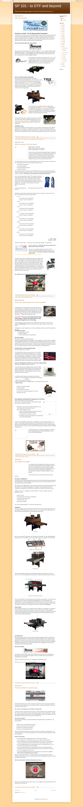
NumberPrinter (43, 107)
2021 (62, 33)
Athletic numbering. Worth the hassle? (26, 144)
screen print (50, 138)
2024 (62, 28)
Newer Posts (17, 790)
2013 (62, 46)
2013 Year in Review (21, 18)
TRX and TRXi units (30, 82)
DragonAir (52, 57)
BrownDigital (43, 51)
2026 (62, 24)
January (63, 60)
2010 (62, 66)
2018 (62, 38)
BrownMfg (64, 20)
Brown (63, 18)
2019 (62, 36)
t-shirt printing (31, 139)
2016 (62, 41)
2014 (62, 44)
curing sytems (33, 138)
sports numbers (24, 139)
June (63, 57)
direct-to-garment (39, 138)
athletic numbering (21, 138)
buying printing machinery (29, 296)
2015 (62, 43)
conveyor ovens (28, 138)
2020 (62, 34)
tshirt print (42, 139)
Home (35, 790)
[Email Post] (37, 136)
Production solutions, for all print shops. (26, 688)
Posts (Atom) (22, 792)
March (63, 59)
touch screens (37, 139)
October (63, 54)
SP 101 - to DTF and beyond (38, 6)
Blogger (46, 799)
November (64, 52)
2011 (62, 64)
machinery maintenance (41, 455)
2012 (62, 63)
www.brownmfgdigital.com (24, 662)
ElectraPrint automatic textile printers (22, 120)
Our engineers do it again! (22, 461)
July (63, 55)
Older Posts (53, 790)
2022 (62, 31)
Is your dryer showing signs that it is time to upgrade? (30, 302)
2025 (62, 26)
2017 (62, 39)
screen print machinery (49, 296)
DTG (44, 138)
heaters (46, 138)
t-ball (28, 139)
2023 (62, 29)
